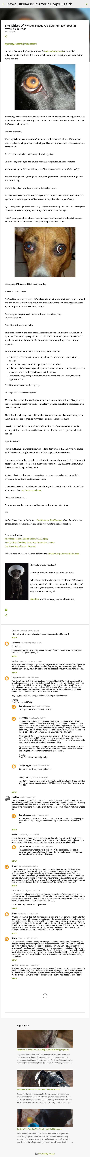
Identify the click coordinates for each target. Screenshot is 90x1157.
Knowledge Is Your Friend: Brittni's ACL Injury (27, 539)
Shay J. (15, 866)
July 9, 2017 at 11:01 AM (40, 815)
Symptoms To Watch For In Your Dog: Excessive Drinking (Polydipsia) (43, 1050)
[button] (6, 36)
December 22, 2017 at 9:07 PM (28, 835)
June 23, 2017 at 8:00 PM (30, 677)
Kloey (14, 913)
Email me (34, 599)
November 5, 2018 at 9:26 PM (28, 938)
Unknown (16, 643)
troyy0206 (16, 677)
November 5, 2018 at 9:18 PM (28, 913)
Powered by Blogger (46, 1154)
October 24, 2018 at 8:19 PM (28, 866)
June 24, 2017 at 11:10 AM (41, 706)
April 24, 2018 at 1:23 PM (38, 777)
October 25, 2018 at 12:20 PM (29, 891)
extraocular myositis (54, 51)
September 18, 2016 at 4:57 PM (31, 643)
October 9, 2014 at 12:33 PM (29, 630)
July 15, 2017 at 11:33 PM (37, 718)
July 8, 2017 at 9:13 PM (27, 797)
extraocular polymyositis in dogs (63, 554)
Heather (15, 797)
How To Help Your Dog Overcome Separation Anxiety (30, 542)
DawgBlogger (25, 706)
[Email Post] (6, 610)
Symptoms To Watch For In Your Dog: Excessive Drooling (38, 1089)
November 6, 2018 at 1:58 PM (29, 965)
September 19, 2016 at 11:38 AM (30, 661)
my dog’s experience (31, 490)
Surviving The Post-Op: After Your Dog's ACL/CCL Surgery (39, 1129)
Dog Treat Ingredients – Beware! (20, 546)
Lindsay (15, 630)
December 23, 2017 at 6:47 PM (42, 846)
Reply (14, 638)
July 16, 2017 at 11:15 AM (40, 765)
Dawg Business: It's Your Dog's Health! (40, 4)
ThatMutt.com (43, 520)
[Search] (76, 4)
